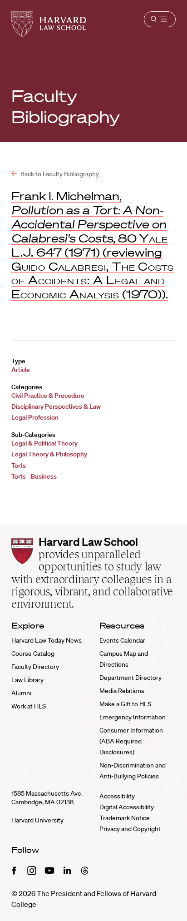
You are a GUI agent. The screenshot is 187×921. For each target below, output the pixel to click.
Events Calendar (122, 640)
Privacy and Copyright (130, 829)
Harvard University (37, 820)
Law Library (27, 680)
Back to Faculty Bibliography (59, 174)
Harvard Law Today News (46, 640)
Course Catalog (32, 653)
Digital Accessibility (126, 807)
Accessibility (117, 796)
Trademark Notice (124, 818)
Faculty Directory (35, 667)
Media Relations (121, 691)
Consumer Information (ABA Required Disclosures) (131, 741)
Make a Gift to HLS (125, 704)
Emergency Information (132, 717)
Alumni (21, 693)
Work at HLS (28, 706)
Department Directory (130, 677)
